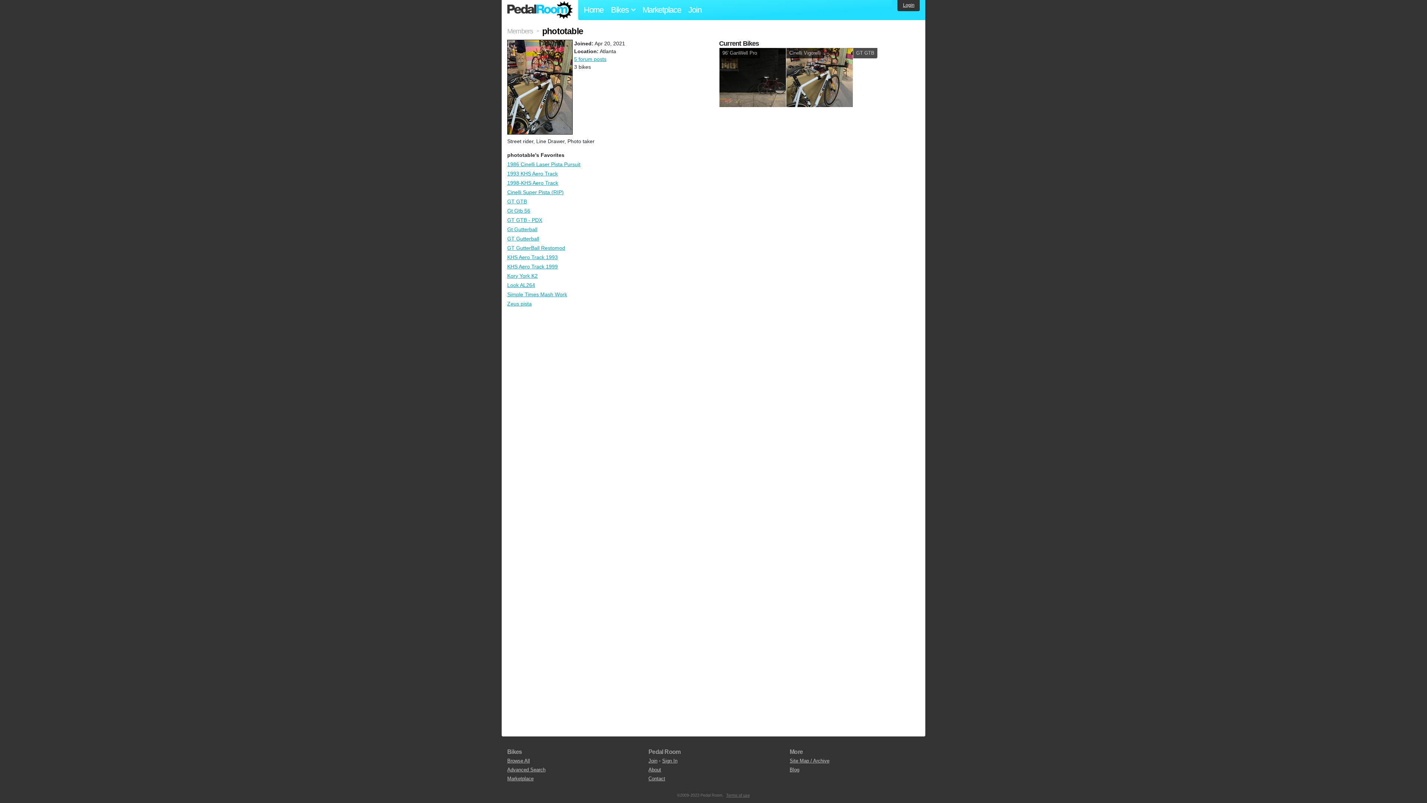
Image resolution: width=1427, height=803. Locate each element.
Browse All (518, 761)
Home (594, 9)
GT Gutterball (523, 239)
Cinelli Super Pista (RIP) (535, 192)
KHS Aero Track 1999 (532, 267)
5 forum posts (590, 59)
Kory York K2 (522, 276)
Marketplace (662, 9)
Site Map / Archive (809, 761)
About (654, 770)
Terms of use (738, 795)
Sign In (669, 761)
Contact (656, 778)
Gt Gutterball (522, 229)
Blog (794, 770)
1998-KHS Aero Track (532, 183)
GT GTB (517, 201)
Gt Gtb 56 (518, 211)
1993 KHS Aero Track (532, 174)
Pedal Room (540, 10)
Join (694, 9)
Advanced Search (526, 770)
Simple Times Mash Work (537, 294)
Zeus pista (519, 304)
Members (520, 31)
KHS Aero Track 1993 (532, 257)
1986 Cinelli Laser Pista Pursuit (543, 164)
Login (909, 5)
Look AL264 (521, 285)
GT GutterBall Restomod (536, 248)
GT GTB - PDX (524, 220)
